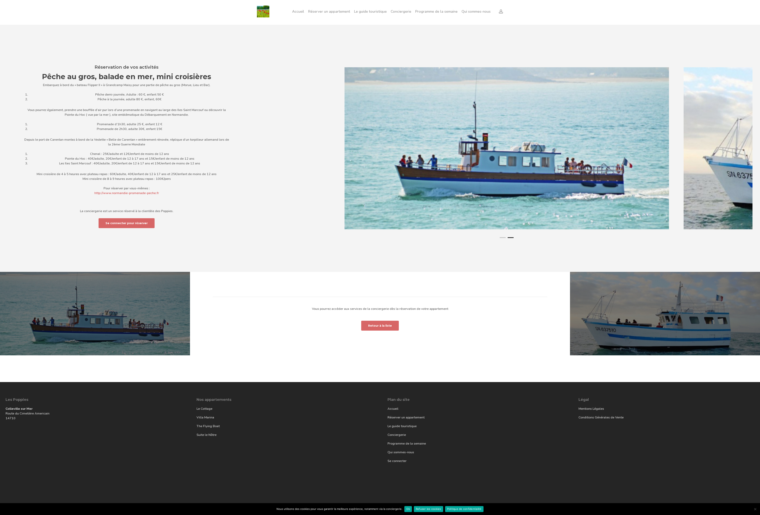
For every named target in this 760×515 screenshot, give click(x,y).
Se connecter (397, 461)
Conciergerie (397, 435)
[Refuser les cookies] (755, 509)
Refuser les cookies (428, 508)
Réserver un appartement (406, 417)
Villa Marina (205, 417)
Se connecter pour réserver (126, 223)
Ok (408, 508)
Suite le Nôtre (207, 435)
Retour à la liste (380, 325)
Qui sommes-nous (401, 452)
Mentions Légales (591, 409)
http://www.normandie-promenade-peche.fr (126, 193)
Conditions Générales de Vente (601, 417)
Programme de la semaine (407, 443)
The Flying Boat (208, 426)
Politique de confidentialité (464, 508)
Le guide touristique (402, 426)
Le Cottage (204, 409)
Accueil (393, 409)
